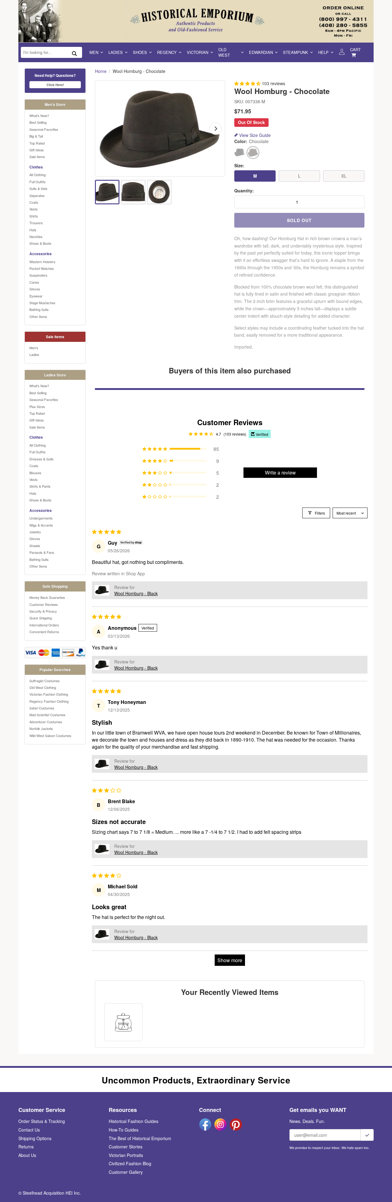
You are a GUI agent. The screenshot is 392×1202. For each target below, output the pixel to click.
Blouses (35, 472)
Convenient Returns (44, 631)
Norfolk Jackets (41, 728)
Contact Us (29, 1130)
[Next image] (215, 129)
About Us (27, 1155)
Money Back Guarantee (47, 597)
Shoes (140, 52)
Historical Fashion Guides (133, 1121)
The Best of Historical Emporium (140, 1138)
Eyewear (36, 295)
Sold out (299, 220)
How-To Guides (123, 1130)
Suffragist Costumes (44, 680)
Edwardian (261, 52)
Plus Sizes (37, 406)
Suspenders (38, 275)
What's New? (39, 115)
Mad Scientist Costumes (47, 714)
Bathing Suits (39, 309)
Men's (33, 347)
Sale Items (37, 156)
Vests (33, 208)
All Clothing (37, 174)
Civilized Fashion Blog (130, 1163)
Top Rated (37, 143)
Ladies (115, 52)
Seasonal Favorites (43, 129)
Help (323, 52)
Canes (34, 282)
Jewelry (35, 531)
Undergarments (41, 518)
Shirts (33, 216)
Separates (37, 195)
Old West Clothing (42, 687)
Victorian (197, 52)
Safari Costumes (41, 707)
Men (93, 52)
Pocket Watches (41, 268)
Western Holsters (42, 261)
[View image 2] (133, 192)
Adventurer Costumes (45, 721)
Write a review (280, 472)
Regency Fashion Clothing (49, 701)
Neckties (36, 236)
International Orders (44, 624)
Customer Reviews (43, 604)
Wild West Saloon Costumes (50, 735)
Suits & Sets (38, 188)
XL (344, 176)
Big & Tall (36, 136)
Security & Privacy (43, 611)
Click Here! (55, 84)
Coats (33, 202)
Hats (32, 229)
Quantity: (244, 191)
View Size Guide (255, 135)
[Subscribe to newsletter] (367, 1135)
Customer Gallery (126, 1172)
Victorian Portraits (126, 1155)
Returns (26, 1146)
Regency (167, 52)
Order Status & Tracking (41, 1121)
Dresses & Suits (41, 458)
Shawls (34, 545)
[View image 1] (107, 192)
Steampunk (295, 52)
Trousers (36, 222)
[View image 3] (159, 192)
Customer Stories (125, 1146)
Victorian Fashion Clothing (48, 694)
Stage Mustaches (42, 302)
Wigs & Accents (41, 525)
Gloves (34, 288)
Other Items (38, 316)
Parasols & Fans (41, 552)
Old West (224, 52)
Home (101, 71)
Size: (239, 165)
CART (355, 49)
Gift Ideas (36, 149)
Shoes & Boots (40, 243)
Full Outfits (37, 181)
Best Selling (38, 122)
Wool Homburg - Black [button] (136, 593)
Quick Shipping (40, 617)
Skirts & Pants (40, 486)
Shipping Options (34, 1138)
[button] (248, 83)
